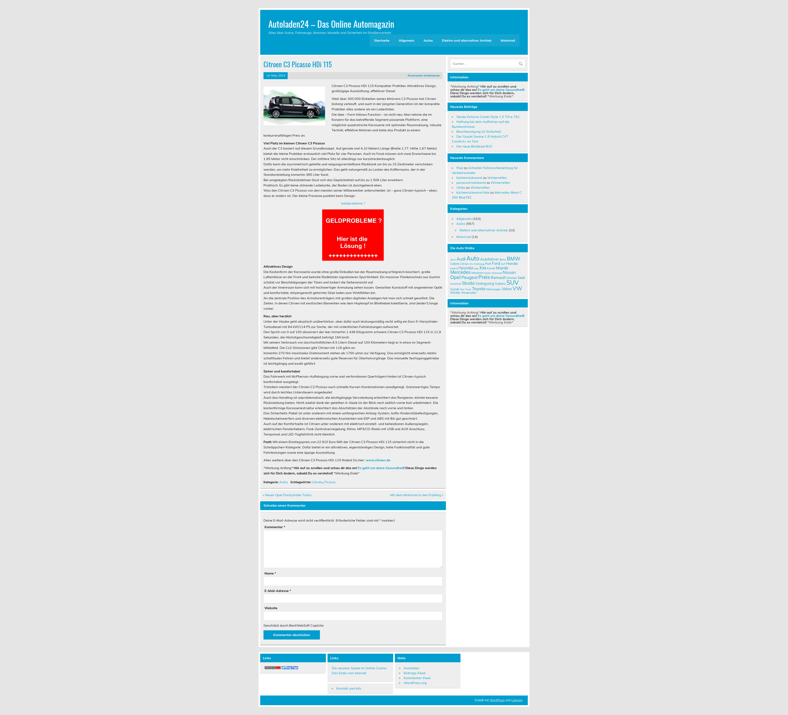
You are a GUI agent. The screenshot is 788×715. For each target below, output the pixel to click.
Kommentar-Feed (417, 678)
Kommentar (275, 527)
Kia (483, 267)
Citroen (317, 482)
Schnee (511, 278)
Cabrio (454, 264)
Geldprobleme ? (353, 203)
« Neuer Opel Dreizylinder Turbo (287, 495)
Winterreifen (497, 178)
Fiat (488, 264)
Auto (472, 258)
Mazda (502, 267)
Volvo (507, 288)
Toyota (478, 288)
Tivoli (468, 289)
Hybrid (454, 268)
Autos (428, 40)
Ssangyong (484, 283)
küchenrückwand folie (472, 192)
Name (270, 573)
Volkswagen (493, 289)
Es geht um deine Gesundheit (381, 468)
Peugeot (470, 277)
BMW (513, 258)
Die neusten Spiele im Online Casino (359, 668)
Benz (503, 259)
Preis (484, 277)
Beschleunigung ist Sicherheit (478, 131)
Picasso (330, 482)
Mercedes (460, 272)
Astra (453, 259)
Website (271, 608)
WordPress (497, 700)
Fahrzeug (479, 263)
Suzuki (454, 289)
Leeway (516, 700)
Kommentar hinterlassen (424, 75)
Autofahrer (489, 259)
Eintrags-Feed (414, 673)
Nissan (509, 272)
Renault (498, 277)
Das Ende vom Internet (349, 673)
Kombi (491, 268)
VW (517, 288)
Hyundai (465, 267)
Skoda (468, 283)
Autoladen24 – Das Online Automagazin (331, 23)
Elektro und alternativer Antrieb (466, 40)
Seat (521, 277)
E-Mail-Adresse (278, 590)
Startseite (381, 40)
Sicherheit (455, 283)
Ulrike (460, 187)
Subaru (500, 283)
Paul (459, 168)
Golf (503, 264)
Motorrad (508, 40)
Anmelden (411, 668)
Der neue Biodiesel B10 (474, 146)
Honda (512, 263)
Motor (487, 272)
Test (462, 289)
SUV (512, 282)
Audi (461, 259)
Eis (471, 263)
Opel (455, 277)
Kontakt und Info (348, 688)
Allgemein (406, 40)
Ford (496, 263)
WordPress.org (415, 683)
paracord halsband (471, 182)
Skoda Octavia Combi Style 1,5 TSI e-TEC (488, 117)
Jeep (476, 268)
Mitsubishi (477, 272)
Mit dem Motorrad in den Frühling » (416, 495)
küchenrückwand (469, 178)
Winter (455, 292)
